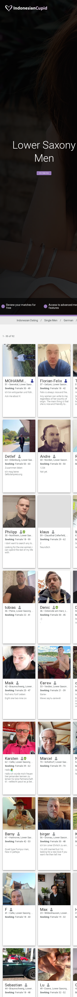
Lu (42, 985)
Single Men (50, 320)
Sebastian (13, 985)
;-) (41, 619)
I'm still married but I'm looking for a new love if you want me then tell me (53, 852)
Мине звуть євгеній (50, 698)
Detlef (10, 456)
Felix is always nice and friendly (54, 392)
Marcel (46, 758)
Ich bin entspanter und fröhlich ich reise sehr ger (19, 392)
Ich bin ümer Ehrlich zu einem (54, 845)
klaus (44, 532)
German (68, 320)
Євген (45, 683)
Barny (10, 834)
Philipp (11, 532)
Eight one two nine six (16, 698)
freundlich (45, 547)
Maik (9, 683)
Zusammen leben (13, 468)
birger (45, 834)
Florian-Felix (51, 381)
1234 (42, 468)
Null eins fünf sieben (15, 694)
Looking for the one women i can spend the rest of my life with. (19, 550)
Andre (45, 456)
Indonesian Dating (27, 320)
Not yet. (44, 471)
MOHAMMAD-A (16, 381)
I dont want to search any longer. (19, 543)
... (6, 845)
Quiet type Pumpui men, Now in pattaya (17, 850)
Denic (45, 607)
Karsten (11, 758)
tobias (10, 607)
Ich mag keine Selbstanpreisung (13, 473)
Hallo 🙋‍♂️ (9, 770)
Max (43, 909)
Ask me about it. (13, 396)
